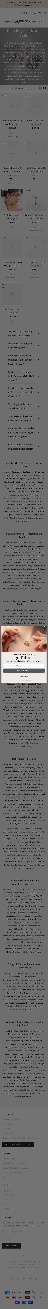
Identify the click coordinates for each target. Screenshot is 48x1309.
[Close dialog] (44, 628)
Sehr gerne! (24, 670)
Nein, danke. (24, 676)
